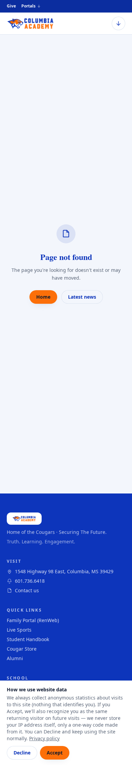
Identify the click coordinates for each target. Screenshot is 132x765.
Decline (22, 752)
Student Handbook (28, 639)
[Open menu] (118, 23)
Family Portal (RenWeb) (33, 620)
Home (43, 297)
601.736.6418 (30, 581)
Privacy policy (44, 738)
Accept (55, 752)
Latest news (82, 297)
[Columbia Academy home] (30, 23)
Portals (28, 6)
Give (11, 6)
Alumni (15, 658)
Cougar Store (22, 649)
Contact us (27, 590)
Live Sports (19, 630)
